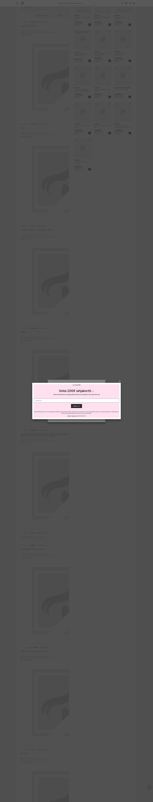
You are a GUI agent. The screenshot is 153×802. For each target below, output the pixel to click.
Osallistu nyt (76, 406)
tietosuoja (74, 415)
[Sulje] (120, 381)
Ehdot (68, 415)
